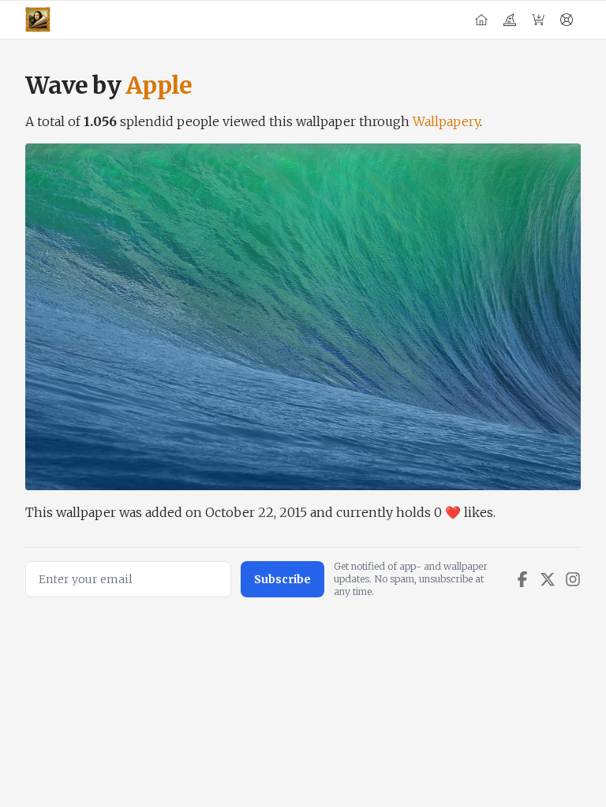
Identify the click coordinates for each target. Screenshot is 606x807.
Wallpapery (446, 121)
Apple (158, 85)
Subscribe (282, 579)
